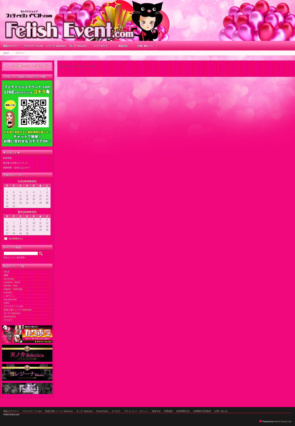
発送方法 (123, 46)
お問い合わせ (221, 411)
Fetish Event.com (283, 421)
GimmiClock (10, 316)
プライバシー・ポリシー (136, 411)
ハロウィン (9, 296)
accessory (9, 278)
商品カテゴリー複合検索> (15, 257)
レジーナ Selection (56, 46)
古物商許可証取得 (202, 411)
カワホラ (8, 320)
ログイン (20, 53)
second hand (10, 299)
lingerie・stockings (13, 289)
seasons (8, 292)
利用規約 (168, 411)
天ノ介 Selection (78, 46)
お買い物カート (145, 46)
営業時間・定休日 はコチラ (16, 167)
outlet (6, 302)
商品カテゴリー (11, 46)
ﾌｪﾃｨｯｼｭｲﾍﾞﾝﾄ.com (33, 46)
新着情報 (7, 158)
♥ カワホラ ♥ (100, 46)
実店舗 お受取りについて (15, 163)
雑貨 (6, 275)
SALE (7, 271)
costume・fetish (12, 282)
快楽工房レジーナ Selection (17, 309)
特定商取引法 (183, 411)
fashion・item (10, 285)
